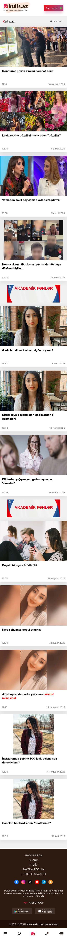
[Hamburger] (5, 933)
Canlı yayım (52, 8)
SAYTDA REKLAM (33, 869)
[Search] (19, 933)
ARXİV (33, 864)
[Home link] (33, 933)
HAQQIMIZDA (33, 855)
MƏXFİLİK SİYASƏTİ (33, 874)
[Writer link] (47, 933)
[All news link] (61, 933)
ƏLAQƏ (33, 860)
